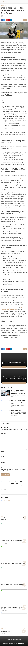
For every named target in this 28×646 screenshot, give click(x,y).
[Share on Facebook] (2, 20)
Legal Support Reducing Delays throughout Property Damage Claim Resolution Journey (12, 608)
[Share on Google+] (7, 20)
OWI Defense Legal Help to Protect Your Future (13, 563)
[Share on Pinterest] (9, 20)
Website (3, 462)
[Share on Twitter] (4, 20)
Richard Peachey (16, 405)
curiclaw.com (21, 643)
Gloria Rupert (15, 485)
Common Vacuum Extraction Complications (18, 482)
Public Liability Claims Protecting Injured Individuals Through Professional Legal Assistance (19, 413)
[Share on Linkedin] (11, 20)
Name (2, 451)
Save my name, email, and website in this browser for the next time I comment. (13, 470)
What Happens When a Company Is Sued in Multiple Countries (14, 518)
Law (2, 561)
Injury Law (3, 5)
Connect (9, 639)
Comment (3, 433)
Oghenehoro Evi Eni (16, 395)
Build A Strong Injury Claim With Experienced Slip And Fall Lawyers (19, 402)
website (19, 178)
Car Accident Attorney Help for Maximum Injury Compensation (13, 541)
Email (2, 456)
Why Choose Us (17, 639)
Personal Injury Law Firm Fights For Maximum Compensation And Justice (18, 392)
